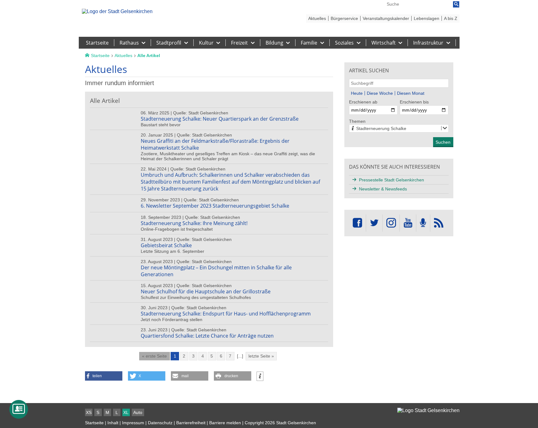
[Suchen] (456, 4)
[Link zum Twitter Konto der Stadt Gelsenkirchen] (374, 223)
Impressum (133, 422)
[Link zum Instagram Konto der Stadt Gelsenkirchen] (391, 223)
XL (126, 412)
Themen (357, 121)
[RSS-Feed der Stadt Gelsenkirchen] (438, 223)
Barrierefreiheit (190, 422)
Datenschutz (160, 422)
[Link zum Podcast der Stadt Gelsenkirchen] (423, 223)
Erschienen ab (363, 101)
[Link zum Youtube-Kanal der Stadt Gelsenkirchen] (408, 223)
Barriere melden (225, 422)
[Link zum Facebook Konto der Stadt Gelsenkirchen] (357, 223)
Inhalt (112, 422)
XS (89, 412)
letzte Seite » (261, 355)
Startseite (94, 422)
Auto (137, 412)
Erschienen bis (414, 101)
